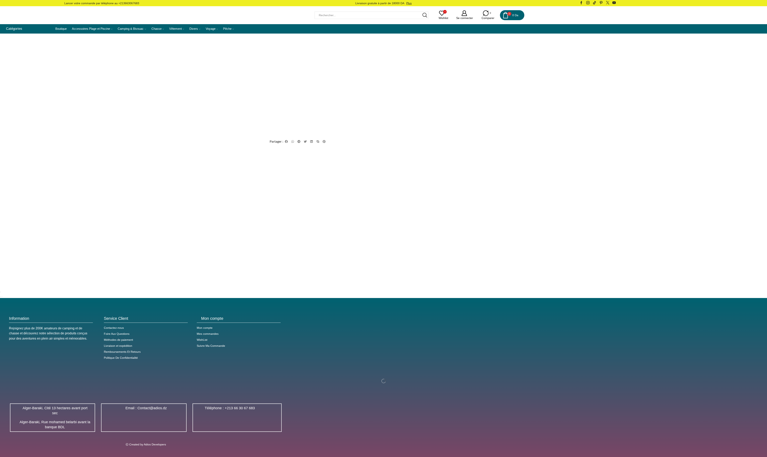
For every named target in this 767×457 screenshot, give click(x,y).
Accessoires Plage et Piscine (91, 28)
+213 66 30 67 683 (240, 408)
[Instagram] (588, 3)
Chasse (156, 28)
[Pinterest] (601, 3)
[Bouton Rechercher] (424, 15)
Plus (409, 3)
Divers (193, 28)
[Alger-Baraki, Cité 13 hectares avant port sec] (16, 410)
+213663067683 (128, 3)
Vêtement (175, 28)
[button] (286, 141)
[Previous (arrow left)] (0, 296)
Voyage (211, 28)
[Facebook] (581, 3)
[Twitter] (607, 3)
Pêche (227, 28)
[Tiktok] (594, 3)
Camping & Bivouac (131, 28)
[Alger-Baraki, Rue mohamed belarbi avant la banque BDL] (16, 424)
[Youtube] (614, 3)
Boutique (61, 28)
